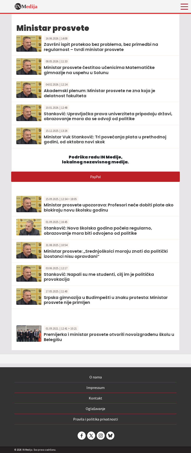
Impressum (95, 387)
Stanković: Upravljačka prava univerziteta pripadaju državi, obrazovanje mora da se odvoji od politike (108, 116)
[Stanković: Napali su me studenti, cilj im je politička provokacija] (28, 272)
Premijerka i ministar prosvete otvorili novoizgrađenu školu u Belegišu (109, 336)
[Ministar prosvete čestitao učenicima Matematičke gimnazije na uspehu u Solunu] (28, 66)
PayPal (95, 176)
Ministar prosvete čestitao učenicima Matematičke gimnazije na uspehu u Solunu (99, 70)
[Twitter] (90, 435)
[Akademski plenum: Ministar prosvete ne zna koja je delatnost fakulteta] (28, 89)
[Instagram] (100, 435)
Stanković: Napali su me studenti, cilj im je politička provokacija (99, 276)
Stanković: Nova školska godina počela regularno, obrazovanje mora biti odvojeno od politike (98, 230)
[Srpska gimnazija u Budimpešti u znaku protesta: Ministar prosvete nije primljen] (28, 296)
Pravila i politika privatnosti (95, 419)
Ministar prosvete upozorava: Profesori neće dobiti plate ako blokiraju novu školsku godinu (109, 207)
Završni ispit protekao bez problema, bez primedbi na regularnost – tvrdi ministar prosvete (101, 46)
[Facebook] (81, 435)
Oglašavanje (95, 408)
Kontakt (95, 398)
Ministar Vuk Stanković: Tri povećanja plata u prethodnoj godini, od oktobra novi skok (105, 139)
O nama (95, 377)
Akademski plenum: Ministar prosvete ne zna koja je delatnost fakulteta (99, 93)
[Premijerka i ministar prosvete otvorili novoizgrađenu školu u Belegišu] (28, 333)
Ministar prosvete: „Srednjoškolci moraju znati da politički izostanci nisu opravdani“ (106, 253)
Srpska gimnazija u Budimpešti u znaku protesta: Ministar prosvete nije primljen (106, 300)
